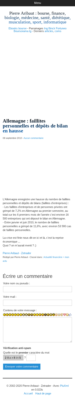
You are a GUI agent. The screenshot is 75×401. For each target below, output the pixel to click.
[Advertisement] (37, 74)
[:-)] (7, 314)
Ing (46, 28)
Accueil (28, 393)
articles (49, 31)
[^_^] (67, 314)
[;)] (34, 314)
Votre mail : (9, 296)
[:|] (12, 314)
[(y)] (70, 314)
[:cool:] (53, 314)
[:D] (23, 314)
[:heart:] (64, 314)
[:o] (29, 314)
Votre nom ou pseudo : (16, 283)
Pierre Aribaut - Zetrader (17, 253)
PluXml (64, 385)
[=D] (26, 314)
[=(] (20, 314)
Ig (30, 31)
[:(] (18, 314)
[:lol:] (45, 314)
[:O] (31, 314)
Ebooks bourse (18, 28)
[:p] (42, 314)
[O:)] (59, 314)
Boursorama (21, 31)
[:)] (4, 314)
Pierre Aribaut (21, 13)
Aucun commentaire (34, 138)
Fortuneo (61, 28)
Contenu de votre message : (20, 310)
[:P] (40, 314)
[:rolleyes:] (51, 314)
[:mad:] (48, 314)
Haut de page (43, 393)
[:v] (61, 314)
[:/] (37, 314)
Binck (51, 28)
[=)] (10, 314)
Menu (37, 2)
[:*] (56, 314)
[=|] (15, 314)
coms (58, 31)
